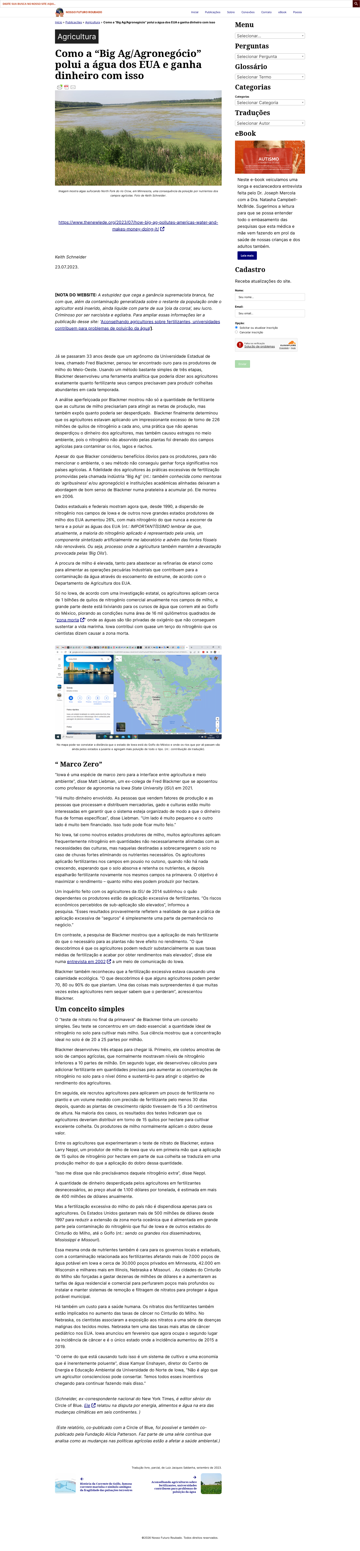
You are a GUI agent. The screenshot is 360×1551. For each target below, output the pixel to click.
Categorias (242, 96)
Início (58, 22)
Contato (266, 12)
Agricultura (92, 22)
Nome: (239, 290)
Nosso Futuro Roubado (84, 12)
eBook (282, 12)
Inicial (194, 12)
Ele (87, 1405)
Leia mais (247, 255)
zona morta (68, 619)
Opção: (240, 323)
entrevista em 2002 (86, 961)
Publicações (212, 12)
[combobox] (270, 36)
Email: (239, 306)
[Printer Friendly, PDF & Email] (138, 87)
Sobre (231, 12)
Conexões (248, 12)
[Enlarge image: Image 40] (216, 651)
